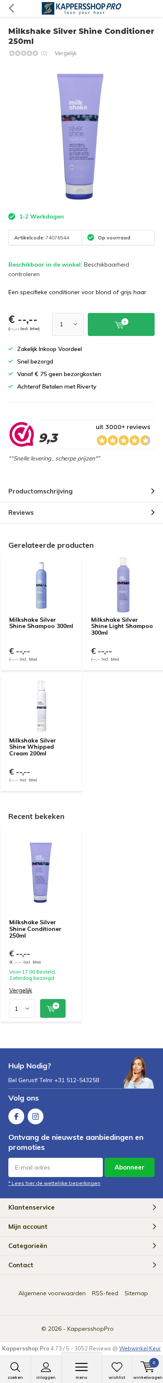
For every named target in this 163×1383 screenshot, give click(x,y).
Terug (11, 8)
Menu (81, 1377)
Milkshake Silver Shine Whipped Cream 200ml (32, 747)
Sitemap (136, 1293)
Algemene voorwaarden (52, 1293)
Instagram (35, 1116)
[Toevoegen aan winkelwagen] (53, 1008)
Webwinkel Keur (140, 1348)
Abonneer (130, 1167)
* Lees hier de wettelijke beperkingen (54, 1183)
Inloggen (46, 1377)
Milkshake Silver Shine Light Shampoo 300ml (122, 626)
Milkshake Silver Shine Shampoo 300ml (41, 623)
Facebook (16, 1116)
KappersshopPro (90, 1328)
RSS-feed (105, 1293)
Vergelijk (66, 53)
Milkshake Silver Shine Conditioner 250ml (35, 928)
